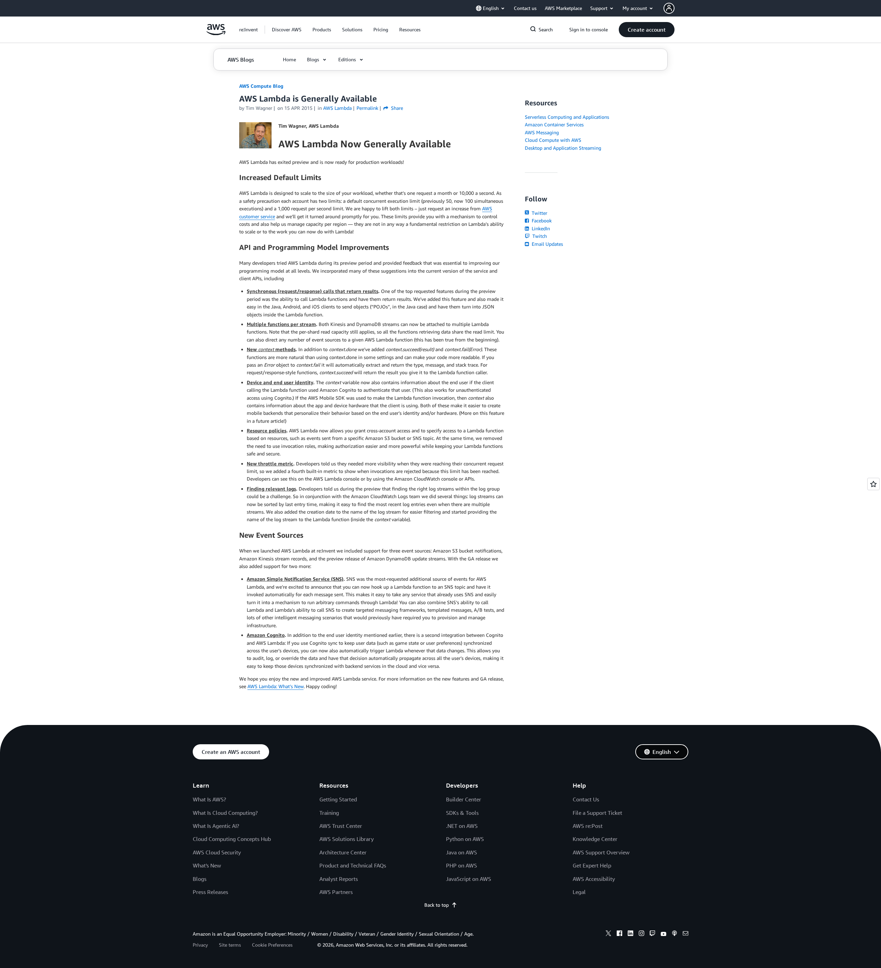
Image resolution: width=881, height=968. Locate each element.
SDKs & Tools (462, 812)
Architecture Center (343, 852)
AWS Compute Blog (261, 86)
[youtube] (663, 934)
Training (329, 812)
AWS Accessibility (594, 878)
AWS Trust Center (340, 825)
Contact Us (586, 799)
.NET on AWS (462, 825)
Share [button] (396, 108)
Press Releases (210, 891)
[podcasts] (674, 934)
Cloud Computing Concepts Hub (232, 838)
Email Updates (546, 244)
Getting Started (338, 799)
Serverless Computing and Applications (567, 117)
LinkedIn (540, 228)
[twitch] (652, 934)
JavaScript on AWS (468, 878)
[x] (608, 934)
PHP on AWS (461, 865)
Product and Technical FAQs (352, 865)
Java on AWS (461, 852)
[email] (685, 934)
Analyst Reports (338, 878)
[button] (286, 29)
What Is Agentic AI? (216, 825)
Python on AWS (465, 838)
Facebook (541, 220)
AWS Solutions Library (346, 838)
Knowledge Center (595, 838)
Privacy (200, 945)
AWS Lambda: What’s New (275, 686)
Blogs (199, 878)
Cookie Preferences (272, 945)
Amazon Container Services (554, 124)
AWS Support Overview (601, 852)
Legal (579, 891)
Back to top (436, 905)
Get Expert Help (592, 865)
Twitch (539, 236)
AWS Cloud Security (217, 852)
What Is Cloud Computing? (225, 812)
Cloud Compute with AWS (553, 140)
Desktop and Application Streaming (563, 148)
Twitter (538, 213)
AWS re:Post (588, 825)
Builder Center (463, 799)
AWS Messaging (542, 132)
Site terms (230, 945)
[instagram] (641, 934)
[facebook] (619, 934)
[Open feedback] (873, 484)
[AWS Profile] (669, 8)
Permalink (367, 108)
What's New (207, 865)
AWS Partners (336, 891)
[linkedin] (630, 934)
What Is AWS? (209, 799)
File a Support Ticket (597, 812)
